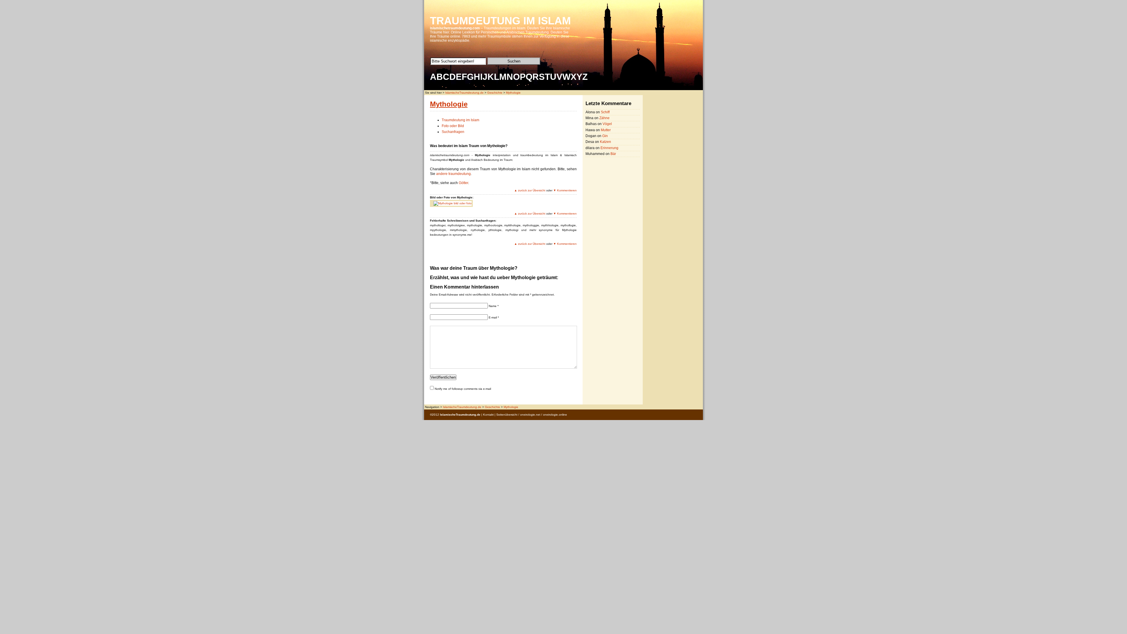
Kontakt (488, 414)
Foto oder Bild (453, 126)
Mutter (606, 130)
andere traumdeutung (453, 174)
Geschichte (494, 92)
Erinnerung (609, 148)
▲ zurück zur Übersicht (529, 190)
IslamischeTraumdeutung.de (464, 92)
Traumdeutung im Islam (460, 120)
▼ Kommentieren (565, 190)
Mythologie (513, 92)
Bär (613, 154)
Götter (463, 183)
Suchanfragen (453, 132)
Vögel (607, 124)
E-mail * (494, 317)
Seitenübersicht (506, 414)
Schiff (605, 112)
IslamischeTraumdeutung (458, 414)
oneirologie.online (555, 414)
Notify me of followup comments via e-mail (463, 388)
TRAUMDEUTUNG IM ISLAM (500, 21)
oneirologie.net (530, 414)
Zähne (604, 118)
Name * (494, 306)
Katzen (605, 142)
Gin (605, 136)
